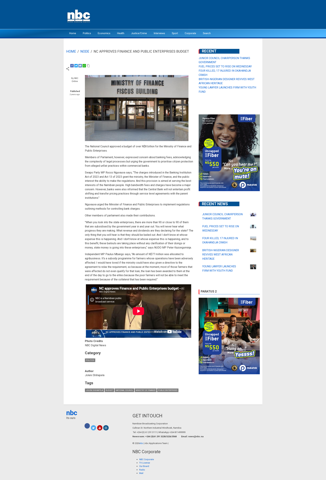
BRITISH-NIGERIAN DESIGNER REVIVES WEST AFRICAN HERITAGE (220, 254)
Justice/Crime (139, 33)
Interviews (159, 33)
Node (84, 51)
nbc (71, 413)
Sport (175, 33)
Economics (104, 33)
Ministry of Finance (146, 390)
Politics (87, 33)
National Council (124, 390)
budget (109, 390)
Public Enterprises (167, 390)
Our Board (144, 466)
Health (120, 33)
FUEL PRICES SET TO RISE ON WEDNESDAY (225, 66)
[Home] (79, 15)
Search (207, 33)
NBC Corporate (146, 459)
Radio (142, 469)
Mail (141, 473)
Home (72, 33)
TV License (144, 462)
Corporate (190, 33)
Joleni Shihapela (94, 390)
